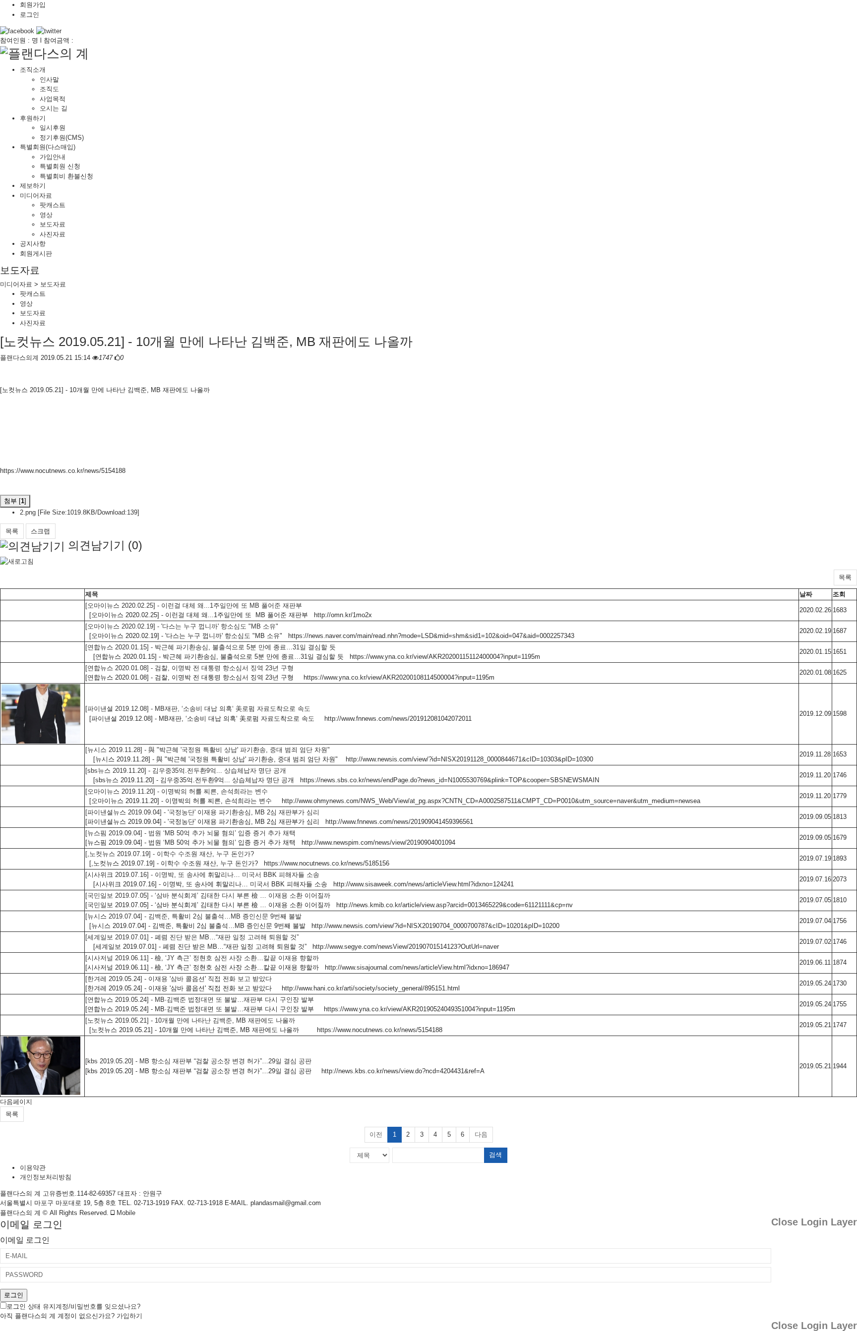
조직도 (49, 89)
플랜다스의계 (19, 357)
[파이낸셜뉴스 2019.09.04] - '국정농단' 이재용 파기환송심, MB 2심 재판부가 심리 (202, 812)
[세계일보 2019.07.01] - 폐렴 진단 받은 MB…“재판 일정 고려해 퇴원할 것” (192, 937)
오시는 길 (53, 108)
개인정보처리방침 (45, 1177)
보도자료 (52, 224)
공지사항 (33, 243)
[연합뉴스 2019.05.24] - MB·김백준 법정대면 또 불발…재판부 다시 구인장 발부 (199, 999)
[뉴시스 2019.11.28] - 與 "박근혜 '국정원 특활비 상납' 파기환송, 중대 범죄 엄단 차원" (207, 749)
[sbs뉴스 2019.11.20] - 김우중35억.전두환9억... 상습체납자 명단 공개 (185, 770)
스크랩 (40, 531)
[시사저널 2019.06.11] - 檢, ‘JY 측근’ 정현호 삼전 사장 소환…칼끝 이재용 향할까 (202, 958)
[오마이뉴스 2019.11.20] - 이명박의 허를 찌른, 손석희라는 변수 (176, 791)
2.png (79, 512)
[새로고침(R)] (17, 561)
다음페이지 (16, 1101)
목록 (11, 531)
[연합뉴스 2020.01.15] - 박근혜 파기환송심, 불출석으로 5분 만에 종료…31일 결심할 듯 (210, 647)
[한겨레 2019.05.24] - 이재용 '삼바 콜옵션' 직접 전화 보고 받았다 (178, 979)
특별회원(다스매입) (47, 147)
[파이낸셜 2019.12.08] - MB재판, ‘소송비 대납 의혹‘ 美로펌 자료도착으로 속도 (197, 708)
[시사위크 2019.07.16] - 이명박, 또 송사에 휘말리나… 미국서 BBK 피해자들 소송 (202, 874)
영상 (46, 215)
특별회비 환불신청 (66, 176)
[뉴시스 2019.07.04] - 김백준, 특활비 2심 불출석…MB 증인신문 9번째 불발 (193, 916)
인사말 (49, 79)
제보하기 (33, 185)
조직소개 (33, 69)
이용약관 (33, 1167)
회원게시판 (36, 253)
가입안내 (52, 157)
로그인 (29, 14)
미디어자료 (36, 195)
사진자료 (52, 234)
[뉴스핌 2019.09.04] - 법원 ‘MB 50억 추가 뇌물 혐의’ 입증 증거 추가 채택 (190, 833)
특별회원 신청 (60, 166)
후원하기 (33, 118)
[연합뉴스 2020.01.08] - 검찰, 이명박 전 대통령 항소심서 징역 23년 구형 (189, 668)
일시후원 (52, 127)
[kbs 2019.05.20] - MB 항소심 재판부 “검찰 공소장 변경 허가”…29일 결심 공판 (198, 1061)
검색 (495, 1154)
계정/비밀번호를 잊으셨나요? (98, 1306)
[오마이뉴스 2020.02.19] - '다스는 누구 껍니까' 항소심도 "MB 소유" (181, 626)
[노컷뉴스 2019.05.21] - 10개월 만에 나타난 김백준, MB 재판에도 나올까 (206, 341)
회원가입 (33, 4)
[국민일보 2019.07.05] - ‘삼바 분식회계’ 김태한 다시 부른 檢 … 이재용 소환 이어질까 (207, 895)
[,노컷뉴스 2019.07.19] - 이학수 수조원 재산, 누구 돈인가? (169, 854)
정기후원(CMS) (62, 137)
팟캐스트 (52, 205)
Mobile (125, 1212)
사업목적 (52, 99)
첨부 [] (15, 501)
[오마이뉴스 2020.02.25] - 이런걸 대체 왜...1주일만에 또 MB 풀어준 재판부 (193, 605)
